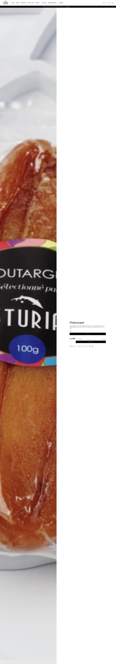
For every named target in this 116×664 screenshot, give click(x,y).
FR (103, 2)
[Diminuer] (71, 342)
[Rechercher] (108, 3)
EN (105, 2)
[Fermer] (112, 6)
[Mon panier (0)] (112, 3)
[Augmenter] (74, 342)
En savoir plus (67, 6)
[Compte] (110, 3)
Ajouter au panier (91, 341)
